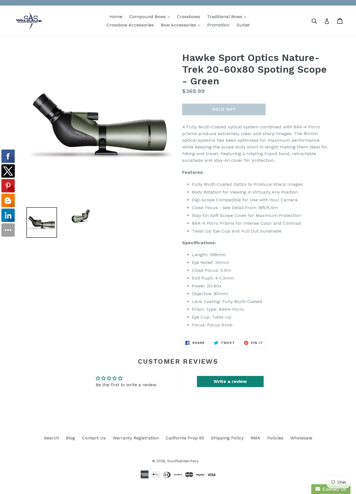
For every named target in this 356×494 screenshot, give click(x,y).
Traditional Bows (228, 16)
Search (51, 438)
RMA (255, 438)
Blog (70, 438)
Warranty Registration (136, 438)
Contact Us (94, 438)
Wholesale (301, 438)
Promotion (218, 25)
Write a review (230, 381)
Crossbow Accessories (130, 25)
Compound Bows (151, 16)
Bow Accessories (182, 25)
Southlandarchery (183, 461)
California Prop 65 (185, 438)
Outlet (243, 25)
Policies (275, 438)
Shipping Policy (227, 438)
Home (116, 16)
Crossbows (188, 16)
